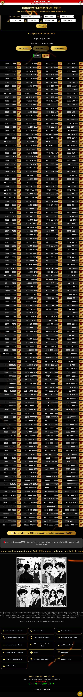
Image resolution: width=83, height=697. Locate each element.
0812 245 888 (10, 127)
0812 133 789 (72, 101)
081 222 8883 (31, 119)
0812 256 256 (31, 127)
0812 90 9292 (52, 220)
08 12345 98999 (9, 525)
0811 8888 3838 (51, 495)
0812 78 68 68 (10, 194)
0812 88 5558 (52, 212)
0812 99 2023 (72, 257)
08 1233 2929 (31, 138)
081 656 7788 (31, 265)
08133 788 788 (10, 395)
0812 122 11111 (71, 506)
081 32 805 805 (30, 391)
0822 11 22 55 (72, 272)
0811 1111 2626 (71, 491)
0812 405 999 (10, 153)
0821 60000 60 (72, 458)
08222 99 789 (72, 298)
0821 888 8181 (10, 469)
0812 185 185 (10, 112)
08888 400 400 (72, 477)
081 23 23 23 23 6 (70, 514)
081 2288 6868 (51, 354)
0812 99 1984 (52, 246)
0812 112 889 (52, 90)
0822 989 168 (52, 339)
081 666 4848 (52, 265)
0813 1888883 (10, 384)
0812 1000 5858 (71, 495)
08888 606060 (72, 480)
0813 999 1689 (51, 439)
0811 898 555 (31, 71)
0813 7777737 (31, 417)
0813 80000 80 (10, 421)
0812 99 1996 (52, 253)
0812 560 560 (52, 172)
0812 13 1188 (52, 101)
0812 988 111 (52, 231)
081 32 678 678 (71, 387)
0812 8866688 (10, 369)
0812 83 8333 (10, 205)
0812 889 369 (31, 216)
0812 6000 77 (52, 175)
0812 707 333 (10, 186)
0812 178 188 (10, 108)
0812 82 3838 (72, 198)
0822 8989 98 (10, 332)
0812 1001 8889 (9, 499)
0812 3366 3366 (30, 521)
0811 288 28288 (9, 495)
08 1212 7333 (31, 101)
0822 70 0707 (52, 317)
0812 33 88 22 (31, 142)
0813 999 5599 (31, 443)
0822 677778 (52, 313)
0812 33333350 (30, 518)
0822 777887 (52, 320)
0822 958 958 (10, 339)
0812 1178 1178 (51, 503)
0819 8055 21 (31, 268)
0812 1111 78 (72, 86)
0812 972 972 (72, 227)
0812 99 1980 (52, 242)
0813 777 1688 (31, 413)
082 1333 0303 (10, 458)
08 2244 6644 (31, 305)
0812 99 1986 (10, 250)
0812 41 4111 (31, 153)
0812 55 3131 (10, 172)
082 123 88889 (72, 454)
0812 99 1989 (52, 250)
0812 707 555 (31, 186)
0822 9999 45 (72, 343)
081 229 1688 (72, 127)
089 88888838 (72, 484)
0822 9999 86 (31, 346)
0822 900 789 (31, 332)
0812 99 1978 (10, 242)
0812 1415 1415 (30, 510)
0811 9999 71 (72, 71)
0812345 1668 (31, 358)
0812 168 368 (72, 105)
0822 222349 (31, 279)
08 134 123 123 (51, 395)
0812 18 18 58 (72, 108)
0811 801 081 (72, 67)
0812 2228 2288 (71, 510)
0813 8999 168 (72, 432)
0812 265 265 (52, 127)
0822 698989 (31, 317)
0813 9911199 (31, 436)
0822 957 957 (72, 335)
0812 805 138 (52, 194)
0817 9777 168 (72, 450)
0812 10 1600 (31, 79)
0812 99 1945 (52, 239)
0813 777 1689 (51, 413)
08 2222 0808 (10, 279)
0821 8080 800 (10, 465)
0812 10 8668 (10, 86)
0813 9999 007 (10, 447)
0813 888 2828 (10, 432)
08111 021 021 (51, 346)
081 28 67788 (10, 209)
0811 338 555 (52, 64)
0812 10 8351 (52, 82)
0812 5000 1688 (71, 525)
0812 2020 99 (10, 116)
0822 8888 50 (72, 328)
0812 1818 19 (52, 108)
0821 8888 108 (31, 465)
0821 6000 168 (31, 462)
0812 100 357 (10, 75)
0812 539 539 (52, 168)
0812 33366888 (9, 521)
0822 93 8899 (31, 335)
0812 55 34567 (31, 361)
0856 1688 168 (10, 473)
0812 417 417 (52, 153)
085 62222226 (52, 473)
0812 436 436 (31, 157)
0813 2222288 (10, 387)
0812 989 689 (52, 235)
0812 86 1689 (72, 205)
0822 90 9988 (72, 332)
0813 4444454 (52, 398)
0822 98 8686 (31, 339)
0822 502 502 (10, 309)
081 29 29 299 (72, 220)
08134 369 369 (72, 395)
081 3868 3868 (72, 425)
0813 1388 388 (72, 376)
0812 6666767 (10, 365)
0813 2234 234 (51, 387)
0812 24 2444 (72, 123)
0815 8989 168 (10, 450)
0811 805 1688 (10, 350)
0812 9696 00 (10, 227)
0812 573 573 (10, 175)
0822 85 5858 (10, 324)
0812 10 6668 (31, 82)
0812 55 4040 (31, 172)
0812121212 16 (72, 503)
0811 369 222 (72, 64)
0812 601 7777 (72, 361)
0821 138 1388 (31, 454)
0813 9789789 (10, 436)
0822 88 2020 (72, 324)
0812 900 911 (52, 216)
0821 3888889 (52, 458)
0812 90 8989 (10, 220)
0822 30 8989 (10, 302)
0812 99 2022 (52, 257)
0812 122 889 (52, 97)
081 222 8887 (10, 123)
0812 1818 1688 (51, 510)
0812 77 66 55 (31, 190)
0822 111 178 (31, 272)
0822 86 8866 (52, 324)
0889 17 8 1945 (30, 484)
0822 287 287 (52, 287)
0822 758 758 (31, 320)
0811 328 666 (31, 64)
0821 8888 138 (72, 465)
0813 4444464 (10, 402)
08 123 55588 (31, 149)
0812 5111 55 (10, 168)
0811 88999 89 (31, 350)
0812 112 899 (72, 90)
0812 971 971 (52, 227)
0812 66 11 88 (10, 183)
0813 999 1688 (31, 439)
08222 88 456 (52, 291)
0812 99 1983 (31, 246)
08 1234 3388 (52, 146)
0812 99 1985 (72, 246)
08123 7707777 (30, 525)
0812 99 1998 (10, 257)
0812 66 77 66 (31, 183)
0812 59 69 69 (31, 175)
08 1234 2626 (31, 146)
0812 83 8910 (31, 205)
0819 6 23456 (10, 268)
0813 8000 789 (31, 421)
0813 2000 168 (72, 384)
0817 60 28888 (31, 450)
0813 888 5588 (31, 432)
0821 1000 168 (10, 454)
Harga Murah (59, 48)
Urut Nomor (23, 48)
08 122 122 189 (9, 354)
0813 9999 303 (51, 447)
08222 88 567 (72, 291)
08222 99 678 (52, 298)
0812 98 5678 (10, 231)
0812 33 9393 (72, 142)
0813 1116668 (10, 376)
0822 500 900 (72, 305)
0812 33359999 (72, 518)
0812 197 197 (52, 112)
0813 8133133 (10, 425)
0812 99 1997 (72, 253)
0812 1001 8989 (30, 499)
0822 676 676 (31, 313)
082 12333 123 (51, 454)
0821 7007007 (52, 462)
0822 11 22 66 (10, 276)
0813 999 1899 (10, 443)
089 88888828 (52, 484)
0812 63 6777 (72, 179)
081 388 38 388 (9, 428)
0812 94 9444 (52, 224)
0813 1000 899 (72, 372)
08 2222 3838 (52, 279)
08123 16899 (31, 134)
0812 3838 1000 (51, 525)
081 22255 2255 (30, 514)
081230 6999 (73, 131)
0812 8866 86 (72, 212)
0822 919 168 (10, 335)
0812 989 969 (10, 239)
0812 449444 (52, 157)
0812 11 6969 (52, 94)
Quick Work (46, 689)
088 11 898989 (31, 477)
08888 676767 (10, 484)
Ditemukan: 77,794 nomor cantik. (41, 43)
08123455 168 (52, 358)
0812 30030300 (51, 514)
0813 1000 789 (31, 372)
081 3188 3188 (72, 380)
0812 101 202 (52, 75)
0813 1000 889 (51, 372)
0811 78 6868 (52, 67)
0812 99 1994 (10, 253)
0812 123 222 (10, 101)
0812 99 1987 (31, 250)
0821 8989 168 (72, 469)
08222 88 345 (31, 291)
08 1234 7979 (10, 149)
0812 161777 (52, 105)
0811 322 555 (10, 64)
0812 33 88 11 (10, 142)
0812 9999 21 (31, 261)
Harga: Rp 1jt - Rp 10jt (41, 39)
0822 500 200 (52, 305)
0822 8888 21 (52, 328)
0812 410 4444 (72, 358)
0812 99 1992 (72, 250)
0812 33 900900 (51, 521)
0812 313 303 (10, 134)
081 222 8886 (72, 119)
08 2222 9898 (31, 283)
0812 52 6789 (31, 168)
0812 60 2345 (72, 175)
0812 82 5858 (31, 201)
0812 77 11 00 (10, 190)
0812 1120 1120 (9, 503)
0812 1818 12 (31, 108)
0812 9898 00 (72, 235)
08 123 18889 (52, 134)
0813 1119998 (52, 376)
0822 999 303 (31, 343)
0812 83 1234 (72, 201)
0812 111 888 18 (71, 499)
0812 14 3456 (10, 105)
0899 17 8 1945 (51, 488)
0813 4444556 (31, 406)
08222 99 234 (52, 294)
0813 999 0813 (10, 439)
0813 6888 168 (72, 410)
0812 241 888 (52, 123)
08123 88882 (73, 149)
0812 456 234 (10, 160)
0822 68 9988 (10, 317)
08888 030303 (52, 477)
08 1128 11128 (72, 346)
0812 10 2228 (72, 79)
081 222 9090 (31, 123)
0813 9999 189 (31, 447)
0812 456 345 (31, 160)
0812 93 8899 (31, 224)
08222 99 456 (10, 298)
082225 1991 (73, 283)
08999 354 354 (31, 491)
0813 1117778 (31, 376)
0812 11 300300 (30, 503)
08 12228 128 (10, 119)
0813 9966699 (52, 436)
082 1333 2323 (31, 458)
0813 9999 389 (72, 447)
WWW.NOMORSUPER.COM (41, 676)
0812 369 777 (52, 149)
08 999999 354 (51, 491)
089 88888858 (31, 488)
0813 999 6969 (51, 443)
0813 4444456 (72, 398)
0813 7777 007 (10, 417)
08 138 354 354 (51, 425)
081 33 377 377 (71, 391)
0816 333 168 (72, 261)
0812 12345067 (9, 510)
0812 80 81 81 (10, 198)
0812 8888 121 (51, 369)
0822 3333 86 (72, 302)
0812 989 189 (31, 235)
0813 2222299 (31, 387)
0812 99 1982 (10, 246)
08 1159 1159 (10, 67)
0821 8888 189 (51, 469)
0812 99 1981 (72, 242)
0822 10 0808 (72, 268)
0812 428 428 (10, 157)
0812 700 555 (52, 183)
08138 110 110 (72, 421)
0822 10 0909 (10, 272)
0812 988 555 (10, 235)
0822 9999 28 (52, 343)
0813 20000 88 (51, 384)
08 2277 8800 (72, 320)
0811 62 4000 (31, 67)
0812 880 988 (31, 212)
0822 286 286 (31, 287)
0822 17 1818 (31, 276)
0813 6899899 (10, 413)
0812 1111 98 (10, 90)
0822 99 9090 (10, 343)
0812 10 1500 (10, 79)
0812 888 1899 (31, 369)
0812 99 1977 (72, 239)
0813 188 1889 (51, 380)
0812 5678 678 (51, 361)
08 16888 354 (72, 265)
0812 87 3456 (52, 209)
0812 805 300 (72, 194)
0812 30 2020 (31, 131)
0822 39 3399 (10, 305)
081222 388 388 (9, 514)
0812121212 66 (30, 506)
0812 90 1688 (72, 216)
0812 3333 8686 (51, 518)
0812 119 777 (10, 97)
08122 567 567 (31, 354)
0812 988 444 (72, 231)
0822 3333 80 (52, 302)
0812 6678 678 (31, 365)
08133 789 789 (31, 395)
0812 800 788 (31, 194)
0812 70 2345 (72, 183)
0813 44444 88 (31, 402)
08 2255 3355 (52, 309)
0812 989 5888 (10, 372)
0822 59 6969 (72, 309)
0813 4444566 (52, 406)
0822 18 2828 (52, 276)
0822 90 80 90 (52, 332)
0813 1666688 (31, 380)
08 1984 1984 (52, 268)
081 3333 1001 (51, 391)
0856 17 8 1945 (30, 473)
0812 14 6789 (31, 105)
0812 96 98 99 (31, 227)
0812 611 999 (31, 179)
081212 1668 (31, 97)
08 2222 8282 (10, 283)
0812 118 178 (72, 94)
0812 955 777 (72, 224)
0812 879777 (10, 212)
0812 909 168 (31, 220)
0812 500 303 (10, 164)
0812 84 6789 (52, 205)
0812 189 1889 (72, 350)
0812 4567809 (10, 361)
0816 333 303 (10, 265)
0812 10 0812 (31, 75)
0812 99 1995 (31, 253)
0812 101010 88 (51, 499)
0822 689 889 (72, 313)
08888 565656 (31, 480)
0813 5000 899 (31, 410)
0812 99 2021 (31, 257)
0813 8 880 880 (30, 428)
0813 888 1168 (51, 428)
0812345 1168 (10, 358)
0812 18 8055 (31, 112)
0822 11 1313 (52, 272)
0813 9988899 (72, 436)
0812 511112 (73, 164)
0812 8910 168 (72, 369)
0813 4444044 (10, 398)
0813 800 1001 (51, 421)
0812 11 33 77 (31, 94)
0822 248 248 (52, 283)
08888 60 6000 (51, 480)
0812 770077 (73, 186)
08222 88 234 (10, 291)
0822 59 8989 (10, 313)
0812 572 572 (72, 172)
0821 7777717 (72, 462)
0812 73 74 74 (52, 186)
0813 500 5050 (51, 410)
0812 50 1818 (31, 164)
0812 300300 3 (72, 354)
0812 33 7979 (72, 138)
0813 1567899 (10, 380)
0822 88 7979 (10, 328)
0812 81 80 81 (31, 198)
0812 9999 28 (52, 261)
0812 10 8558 (72, 82)
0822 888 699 (31, 328)
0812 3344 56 (52, 138)
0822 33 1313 (31, 302)
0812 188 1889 (51, 350)
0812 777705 (52, 190)
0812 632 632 (52, 179)
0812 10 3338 (10, 82)
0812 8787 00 (72, 209)
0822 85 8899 (31, 324)
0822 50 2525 (31, 309)
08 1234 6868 (72, 146)
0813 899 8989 (51, 432)
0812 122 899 (72, 97)
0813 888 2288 (72, 428)
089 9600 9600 (10, 491)
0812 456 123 (72, 157)
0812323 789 (73, 134)
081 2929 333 (10, 224)
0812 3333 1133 (9, 518)
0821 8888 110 (51, 465)
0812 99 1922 (31, 239)
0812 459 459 (72, 160)
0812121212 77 (51, 506)
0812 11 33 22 (10, 94)
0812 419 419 (72, 153)
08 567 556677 (72, 473)
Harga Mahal (41, 48)
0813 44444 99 (72, 402)
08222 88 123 (72, 287)
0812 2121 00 (52, 116)
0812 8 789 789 (71, 365)
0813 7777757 (52, 417)
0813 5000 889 (10, 410)
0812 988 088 (31, 231)
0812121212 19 (9, 506)
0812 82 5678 (10, 201)
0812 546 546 (72, 168)
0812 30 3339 (52, 131)
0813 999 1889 (72, 439)
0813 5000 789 (72, 406)
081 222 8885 (52, 119)
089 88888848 (10, 488)
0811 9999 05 (52, 71)
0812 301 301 (10, 131)
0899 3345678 (72, 488)
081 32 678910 (10, 391)
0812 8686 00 (31, 209)
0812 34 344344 (71, 521)
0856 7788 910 (10, 477)
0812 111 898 (31, 90)
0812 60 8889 (10, 179)
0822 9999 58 (10, 346)
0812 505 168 (52, 164)
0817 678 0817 (51, 450)
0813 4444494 (52, 402)
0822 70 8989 (10, 320)
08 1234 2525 (10, 146)
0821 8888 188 (31, 469)
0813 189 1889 (31, 384)
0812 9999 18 (10, 261)
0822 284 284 (10, 287)
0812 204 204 (31, 116)
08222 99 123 (31, 294)
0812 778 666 (72, 190)
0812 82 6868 (52, 201)
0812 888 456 (10, 216)
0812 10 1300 (72, 75)
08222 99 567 (31, 298)
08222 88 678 (10, 294)
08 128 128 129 (51, 365)
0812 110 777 (52, 86)
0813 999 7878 (72, 443)
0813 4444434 (31, 398)
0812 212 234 (72, 116)
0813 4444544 (10, 406)
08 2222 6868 (72, 279)
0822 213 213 (72, 276)
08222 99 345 (72, 294)
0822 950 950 (52, 335)
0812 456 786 (52, 160)
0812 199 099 (72, 112)
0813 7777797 (72, 417)
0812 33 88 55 (52, 142)
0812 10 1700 (52, 79)
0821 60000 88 (10, 462)
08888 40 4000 (10, 480)
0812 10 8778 (31, 86)
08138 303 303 (31, 425)
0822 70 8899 (72, 317)
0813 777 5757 (72, 413)
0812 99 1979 (31, 242)
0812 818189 (52, 198)
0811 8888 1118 (30, 495)
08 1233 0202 (10, 138)
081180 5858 (10, 71)
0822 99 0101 (72, 339)
